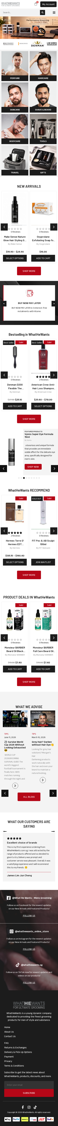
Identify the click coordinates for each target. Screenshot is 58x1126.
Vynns (29, 440)
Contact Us (10, 1036)
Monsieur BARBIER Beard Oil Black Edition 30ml (15, 651)
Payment (9, 1056)
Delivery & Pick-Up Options (18, 1052)
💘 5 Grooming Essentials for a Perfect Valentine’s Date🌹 (43, 746)
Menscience (45, 392)
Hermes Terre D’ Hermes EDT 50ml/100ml (15, 544)
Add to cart (15, 258)
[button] (54, 12)
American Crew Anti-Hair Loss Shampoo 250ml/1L (16, 388)
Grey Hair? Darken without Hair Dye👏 (15, 743)
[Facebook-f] (22, 1107)
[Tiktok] (35, 1107)
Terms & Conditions (14, 1065)
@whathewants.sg (32, 964)
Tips (6, 734)
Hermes (16, 548)
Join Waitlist (43, 562)
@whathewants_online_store (32, 931)
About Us (9, 1031)
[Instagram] (29, 1107)
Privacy (8, 1061)
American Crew (17, 392)
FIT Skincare (44, 548)
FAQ (6, 1043)
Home (7, 1027)
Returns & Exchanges (15, 1047)
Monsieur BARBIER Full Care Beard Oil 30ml (43, 651)
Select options (16, 406)
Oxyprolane (16, 244)
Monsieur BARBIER (16, 655)
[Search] (42, 12)
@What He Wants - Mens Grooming (32, 897)
